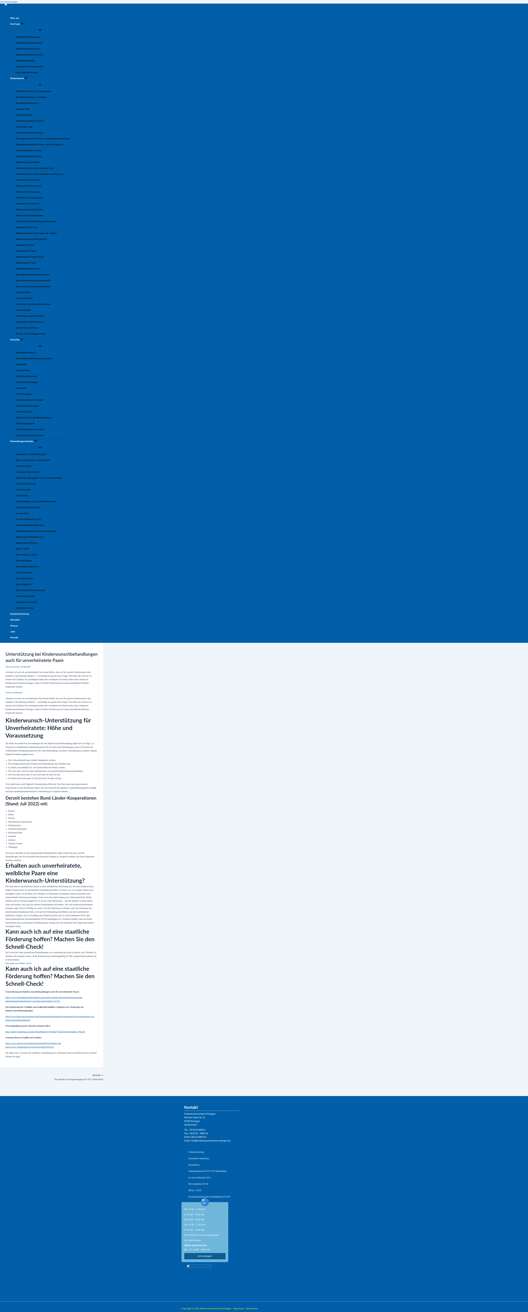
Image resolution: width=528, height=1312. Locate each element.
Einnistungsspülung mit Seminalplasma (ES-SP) (209, 1197)
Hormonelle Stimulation (198, 1158)
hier (18, 1056)
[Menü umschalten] (40, 30)
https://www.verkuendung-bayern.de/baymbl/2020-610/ (30, 1047)
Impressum (238, 1308)
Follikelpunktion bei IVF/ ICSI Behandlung (207, 1171)
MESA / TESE (194, 1190)
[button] (22, 24)
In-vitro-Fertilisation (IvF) (199, 1177)
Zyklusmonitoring (196, 1152)
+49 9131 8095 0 (197, 1130)
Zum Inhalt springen (9, 2)
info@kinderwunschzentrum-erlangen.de (211, 1141)
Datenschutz (252, 1308)
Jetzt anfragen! (205, 1256)
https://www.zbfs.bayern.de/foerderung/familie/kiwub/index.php (33, 1043)
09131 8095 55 (198, 1137)
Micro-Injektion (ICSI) (198, 1184)
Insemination (194, 1165)
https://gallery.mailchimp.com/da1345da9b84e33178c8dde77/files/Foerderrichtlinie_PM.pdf (45, 1032)
